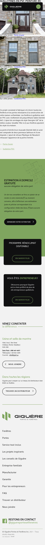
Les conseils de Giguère (14, 459)
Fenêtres (6, 431)
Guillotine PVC (20, 67)
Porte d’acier (19, 35)
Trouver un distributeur (18, 391)
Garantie (6, 480)
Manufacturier (9, 473)
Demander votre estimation (19, 222)
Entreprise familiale (12, 466)
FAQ (4, 493)
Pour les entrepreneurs (13, 487)
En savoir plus (22, 258)
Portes (5, 438)
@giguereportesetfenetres (23, 523)
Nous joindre (15, 364)
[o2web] (12, 537)
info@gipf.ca (13, 355)
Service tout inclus (11, 445)
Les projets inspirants (13, 452)
